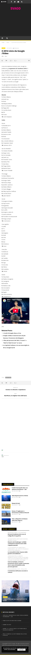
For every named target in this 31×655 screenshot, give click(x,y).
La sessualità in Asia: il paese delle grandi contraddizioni (18, 552)
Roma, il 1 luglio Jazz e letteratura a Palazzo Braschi (20, 511)
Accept (21, 649)
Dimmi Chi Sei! (16, 503)
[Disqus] (15, 423)
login (4, 1)
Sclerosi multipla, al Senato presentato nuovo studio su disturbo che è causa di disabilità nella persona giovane (18, 564)
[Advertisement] (15, 23)
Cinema (5, 597)
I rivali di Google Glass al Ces (12, 333)
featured (8, 377)
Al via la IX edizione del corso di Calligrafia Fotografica (17, 535)
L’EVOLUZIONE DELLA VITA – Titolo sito (17, 569)
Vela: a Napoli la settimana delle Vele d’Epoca (19, 519)
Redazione (16, 48)
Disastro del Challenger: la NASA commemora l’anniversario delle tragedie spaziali (17, 543)
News (3, 48)
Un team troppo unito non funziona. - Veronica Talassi (18, 539)
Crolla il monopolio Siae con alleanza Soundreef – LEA (20, 488)
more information (11, 649)
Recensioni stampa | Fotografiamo (17, 532)
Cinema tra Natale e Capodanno (16, 388)
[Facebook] (11, 1)
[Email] (18, 1)
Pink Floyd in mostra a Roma (20, 495)
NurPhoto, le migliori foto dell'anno (15, 394)
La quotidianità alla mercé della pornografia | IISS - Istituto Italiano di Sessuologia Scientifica (18, 549)
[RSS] (21, 1)
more (29, 60)
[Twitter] (15, 1)
